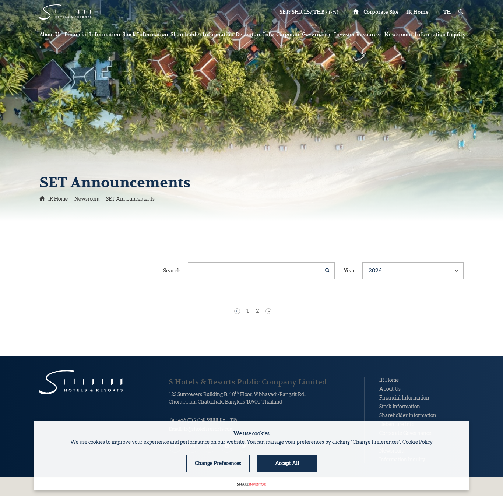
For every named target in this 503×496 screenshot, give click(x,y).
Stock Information (145, 34)
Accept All (287, 463)
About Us (51, 34)
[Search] (461, 11)
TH (447, 11)
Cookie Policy (417, 442)
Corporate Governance (304, 34)
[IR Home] (65, 12)
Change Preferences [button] (218, 463)
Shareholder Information (202, 34)
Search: (172, 271)
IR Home (417, 11)
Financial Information (92, 34)
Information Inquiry (441, 34)
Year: (350, 271)
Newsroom (398, 34)
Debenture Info (255, 34)
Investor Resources (358, 34)
